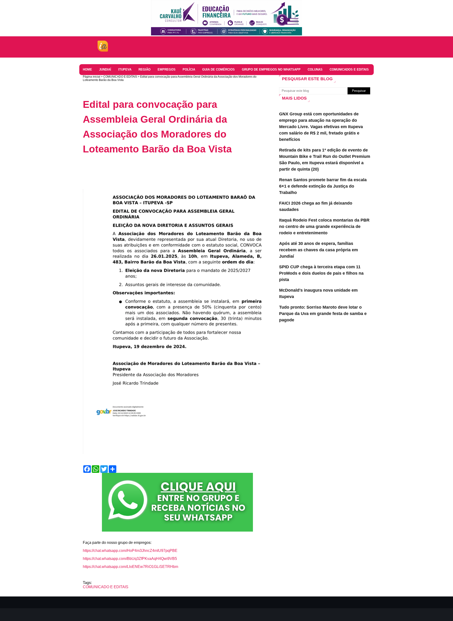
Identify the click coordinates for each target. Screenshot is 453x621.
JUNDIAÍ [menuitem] (105, 69)
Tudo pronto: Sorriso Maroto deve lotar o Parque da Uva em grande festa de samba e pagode (323, 313)
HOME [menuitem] (87, 69)
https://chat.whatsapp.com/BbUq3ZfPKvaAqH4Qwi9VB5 (130, 559)
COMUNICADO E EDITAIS (120, 76)
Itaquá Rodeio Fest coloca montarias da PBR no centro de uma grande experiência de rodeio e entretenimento (324, 226)
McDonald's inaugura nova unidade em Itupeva (318, 293)
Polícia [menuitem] (189, 69)
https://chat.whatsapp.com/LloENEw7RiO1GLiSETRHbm (130, 567)
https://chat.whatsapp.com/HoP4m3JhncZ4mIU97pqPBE (130, 551)
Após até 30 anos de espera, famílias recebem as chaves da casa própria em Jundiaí (318, 250)
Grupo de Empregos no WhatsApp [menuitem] (271, 69)
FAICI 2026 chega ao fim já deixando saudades (315, 206)
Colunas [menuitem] (315, 69)
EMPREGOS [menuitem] (167, 69)
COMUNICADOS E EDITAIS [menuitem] (349, 69)
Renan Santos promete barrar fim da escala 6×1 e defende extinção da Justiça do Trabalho (323, 186)
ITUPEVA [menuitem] (124, 69)
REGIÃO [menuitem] (144, 69)
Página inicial (91, 76)
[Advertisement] (169, 171)
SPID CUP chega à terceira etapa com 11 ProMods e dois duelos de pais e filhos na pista (321, 273)
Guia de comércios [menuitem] (218, 69)
